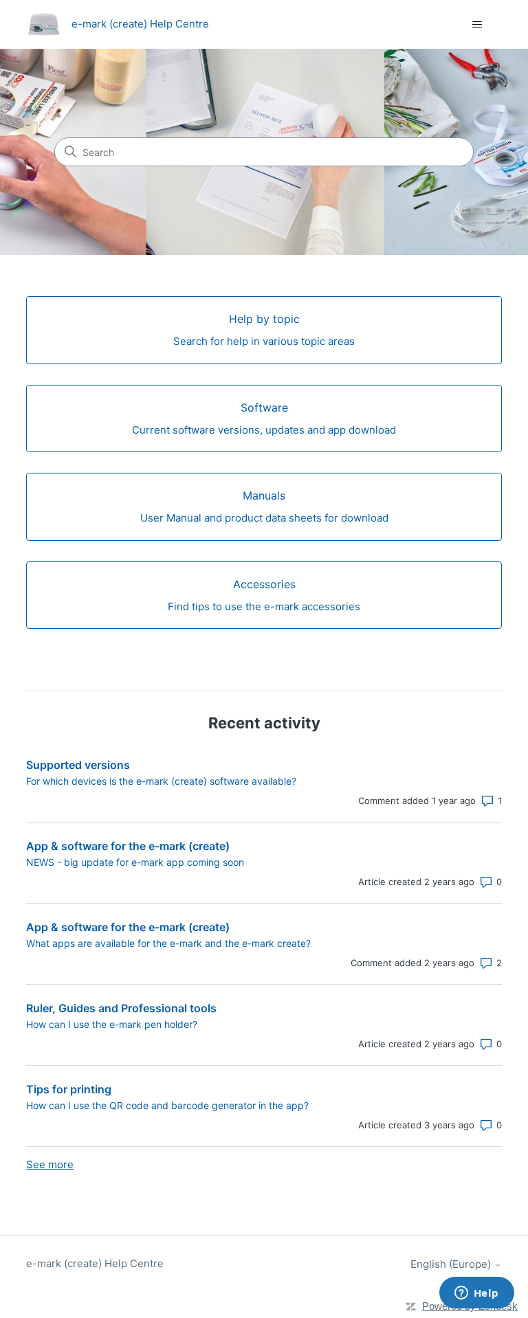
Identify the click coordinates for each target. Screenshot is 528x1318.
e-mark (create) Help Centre (95, 1263)
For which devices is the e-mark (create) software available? (161, 781)
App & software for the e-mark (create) (128, 846)
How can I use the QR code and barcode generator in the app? (167, 1105)
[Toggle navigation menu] (477, 25)
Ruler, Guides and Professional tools (121, 1008)
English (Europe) (452, 1264)
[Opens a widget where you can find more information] (476, 1294)
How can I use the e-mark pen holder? (111, 1024)
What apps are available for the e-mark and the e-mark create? (168, 943)
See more (50, 1164)
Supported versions (78, 765)
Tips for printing (68, 1089)
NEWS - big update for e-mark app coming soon (135, 862)
